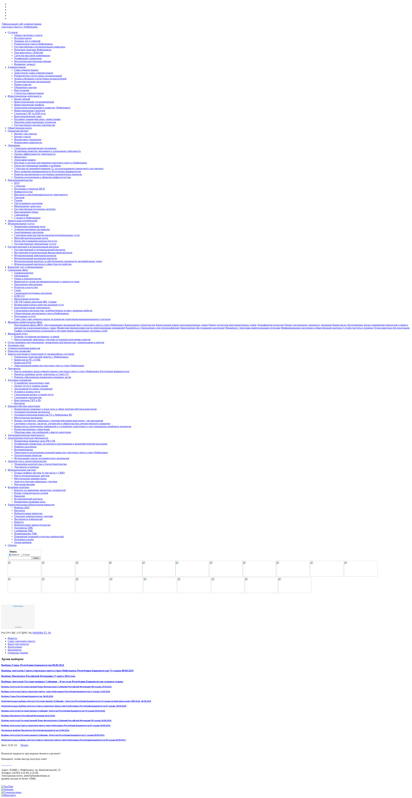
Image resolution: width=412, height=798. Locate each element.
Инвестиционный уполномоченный (34, 101)
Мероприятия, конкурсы (27, 206)
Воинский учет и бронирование (25, 267)
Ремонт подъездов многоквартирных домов (232, 325)
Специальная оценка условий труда (33, 394)
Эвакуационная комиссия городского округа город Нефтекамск (49, 365)
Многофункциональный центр (31, 238)
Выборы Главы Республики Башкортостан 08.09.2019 (27, 696)
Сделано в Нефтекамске (27, 217)
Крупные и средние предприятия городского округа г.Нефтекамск (50, 162)
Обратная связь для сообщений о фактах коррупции (42, 432)
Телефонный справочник (28, 58)
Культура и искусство (26, 287)
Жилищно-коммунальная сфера (25, 322)
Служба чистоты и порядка (358, 327)
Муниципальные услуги (21, 223)
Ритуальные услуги (25, 316)
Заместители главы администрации (33, 72)
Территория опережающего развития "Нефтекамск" (42, 107)
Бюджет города (22, 136)
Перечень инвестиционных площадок (35, 122)
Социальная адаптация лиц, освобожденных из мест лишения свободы (53, 310)
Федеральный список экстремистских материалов (41, 458)
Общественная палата (20, 128)
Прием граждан (22, 84)
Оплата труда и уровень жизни (31, 385)
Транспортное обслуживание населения (202, 327)
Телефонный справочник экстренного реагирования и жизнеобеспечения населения (60, 443)
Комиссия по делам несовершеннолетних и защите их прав (46, 281)
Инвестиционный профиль (29, 104)
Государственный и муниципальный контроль (33, 246)
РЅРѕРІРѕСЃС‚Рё (42, 632)
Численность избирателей (28, 519)
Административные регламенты (32, 229)
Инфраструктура (23, 191)
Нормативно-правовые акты (29, 226)
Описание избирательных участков (33, 516)
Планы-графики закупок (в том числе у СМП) (39, 472)
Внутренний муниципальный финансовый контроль (43, 252)
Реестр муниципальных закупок (32, 475)
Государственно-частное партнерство (34, 125)
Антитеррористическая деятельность (28, 438)
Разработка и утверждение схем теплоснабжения (152, 327)
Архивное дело (16, 345)
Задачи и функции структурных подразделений (40, 78)
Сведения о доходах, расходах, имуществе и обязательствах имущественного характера (62, 423)
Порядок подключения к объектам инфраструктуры (42, 177)
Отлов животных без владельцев (392, 327)
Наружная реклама (24, 484)
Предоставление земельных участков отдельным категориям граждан (52, 339)
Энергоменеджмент (25, 159)
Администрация (17, 67)
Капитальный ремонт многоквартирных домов (182, 325)
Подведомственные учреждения (32, 429)
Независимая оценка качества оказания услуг (39, 304)
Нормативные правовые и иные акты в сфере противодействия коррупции (55, 409)
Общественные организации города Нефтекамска (41, 313)
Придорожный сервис (26, 212)
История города (23, 38)
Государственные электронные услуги (35, 243)
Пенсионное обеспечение (28, 284)
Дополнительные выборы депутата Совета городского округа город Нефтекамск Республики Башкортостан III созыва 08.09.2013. (63, 740)
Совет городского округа (21, 641)
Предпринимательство (20, 180)
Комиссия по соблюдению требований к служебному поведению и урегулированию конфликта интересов (72, 426)
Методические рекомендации (30, 478)
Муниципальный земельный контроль (35, 255)
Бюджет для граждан (25, 133)
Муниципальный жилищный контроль (35, 258)
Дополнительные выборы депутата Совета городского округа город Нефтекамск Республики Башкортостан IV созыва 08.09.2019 (63, 706)
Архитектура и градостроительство (27, 461)
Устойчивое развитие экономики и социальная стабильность (47, 151)
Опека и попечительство (27, 278)
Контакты (19, 403)
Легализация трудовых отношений (33, 388)
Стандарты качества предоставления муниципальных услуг (47, 235)
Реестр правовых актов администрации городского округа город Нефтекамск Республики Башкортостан (71, 371)
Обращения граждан (25, 87)
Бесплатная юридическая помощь (32, 61)
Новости (19, 522)
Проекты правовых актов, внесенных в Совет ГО (41, 374)
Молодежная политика (26, 298)
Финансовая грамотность (28, 142)
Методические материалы (28, 417)
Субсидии (19, 185)
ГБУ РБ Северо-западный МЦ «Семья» (35, 301)
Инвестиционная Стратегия (29, 110)
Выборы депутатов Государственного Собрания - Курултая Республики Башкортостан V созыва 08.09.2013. (53, 735)
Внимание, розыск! (24, 64)
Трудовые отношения (19, 380)
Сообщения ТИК (23, 530)
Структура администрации (29, 93)
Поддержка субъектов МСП (29, 188)
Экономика (14, 145)
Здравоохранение (23, 272)
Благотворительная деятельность (32, 307)
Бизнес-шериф (22, 99)
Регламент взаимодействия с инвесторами (37, 119)
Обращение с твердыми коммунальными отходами (252, 327)
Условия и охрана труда (27, 391)
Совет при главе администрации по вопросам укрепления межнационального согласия (62, 319)
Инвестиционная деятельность (25, 96)
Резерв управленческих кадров (31, 493)
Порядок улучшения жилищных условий (36, 336)
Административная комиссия (24, 348)
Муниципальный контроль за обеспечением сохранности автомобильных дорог (58, 261)
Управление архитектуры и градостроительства (40, 464)
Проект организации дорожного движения (308, 325)
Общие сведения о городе (28, 35)
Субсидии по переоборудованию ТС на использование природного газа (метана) (58, 168)
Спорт (17, 290)
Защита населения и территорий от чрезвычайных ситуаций (41, 354)
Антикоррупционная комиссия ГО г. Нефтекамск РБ (43, 414)
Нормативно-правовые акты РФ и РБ (34, 440)
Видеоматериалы (23, 449)
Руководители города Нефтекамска (33, 43)
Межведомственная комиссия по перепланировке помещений (91, 327)
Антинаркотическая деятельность (26, 435)
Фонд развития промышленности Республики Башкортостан (47, 171)
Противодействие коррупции (24, 406)
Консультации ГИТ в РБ (27, 400)
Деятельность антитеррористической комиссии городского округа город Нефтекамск (61, 452)
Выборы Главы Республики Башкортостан (26, 665)
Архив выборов (23, 542)
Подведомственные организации (32, 81)
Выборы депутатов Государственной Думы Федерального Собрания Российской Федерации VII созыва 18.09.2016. (56, 720)
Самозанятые (21, 214)
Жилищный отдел (18, 333)
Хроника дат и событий (27, 41)
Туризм (18, 200)
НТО (17, 183)
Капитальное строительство (140, 325)
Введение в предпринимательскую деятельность (41, 194)
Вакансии (19, 496)
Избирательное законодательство (32, 525)
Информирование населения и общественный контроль (311, 327)
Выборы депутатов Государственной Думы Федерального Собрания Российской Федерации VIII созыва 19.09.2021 (56, 687)
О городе (13, 32)
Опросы (12, 545)
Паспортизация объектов (28, 455)
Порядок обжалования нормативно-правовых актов (42, 377)
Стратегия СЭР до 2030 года (30, 113)
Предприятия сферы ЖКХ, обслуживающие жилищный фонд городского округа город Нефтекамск (69, 325)
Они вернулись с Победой (28, 52)
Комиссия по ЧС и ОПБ (27, 359)
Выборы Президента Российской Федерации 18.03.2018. (28, 716)
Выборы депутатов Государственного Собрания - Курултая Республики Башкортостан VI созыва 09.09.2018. (53, 711)
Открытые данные (18, 652)
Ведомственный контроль (28, 498)
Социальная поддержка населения (33, 293)
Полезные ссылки (24, 539)
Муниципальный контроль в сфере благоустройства (42, 264)
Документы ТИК (23, 527)
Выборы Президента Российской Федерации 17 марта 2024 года (38, 676)
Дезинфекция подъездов (270, 325)
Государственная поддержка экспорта (35, 209)
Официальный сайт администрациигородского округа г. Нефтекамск (21, 25)
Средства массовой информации (32, 55)
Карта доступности (18, 644)
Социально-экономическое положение (35, 148)
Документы (14, 368)
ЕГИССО (19, 296)
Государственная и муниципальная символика (39, 46)
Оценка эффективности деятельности (35, 154)
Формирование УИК (25, 533)
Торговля (19, 197)
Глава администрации (26, 70)
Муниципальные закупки (22, 469)
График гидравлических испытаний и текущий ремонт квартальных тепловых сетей (60, 330)
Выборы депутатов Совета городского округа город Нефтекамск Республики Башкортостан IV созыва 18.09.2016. (56, 725)
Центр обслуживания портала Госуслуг (35, 241)
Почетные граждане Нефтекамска (32, 49)
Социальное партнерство (28, 397)
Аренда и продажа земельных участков (35, 481)
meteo (18, 627)
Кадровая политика (18, 487)
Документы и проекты (26, 467)
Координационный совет (28, 116)
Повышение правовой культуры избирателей (39, 536)
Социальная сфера (18, 270)
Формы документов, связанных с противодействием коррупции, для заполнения (58, 420)
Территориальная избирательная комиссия (31, 504)
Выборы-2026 (21, 507)
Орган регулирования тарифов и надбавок (37, 165)
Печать (24, 745)
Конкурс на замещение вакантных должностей (40, 490)
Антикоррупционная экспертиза (32, 412)
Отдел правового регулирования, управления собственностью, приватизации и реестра (56, 342)
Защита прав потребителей (22, 220)
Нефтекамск (18, 606)
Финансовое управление (27, 139)
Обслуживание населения (28, 203)
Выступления (21, 90)
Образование (21, 275)
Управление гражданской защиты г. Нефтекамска (41, 356)
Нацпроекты (15, 649)
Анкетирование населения (28, 232)
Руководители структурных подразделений (38, 75)
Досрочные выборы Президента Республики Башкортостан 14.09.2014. (35, 730)
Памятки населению (25, 446)
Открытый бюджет (18, 130)
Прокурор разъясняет (19, 351)
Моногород (20, 157)
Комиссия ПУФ (22, 362)
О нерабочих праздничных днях (32, 383)
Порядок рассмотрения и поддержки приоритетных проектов (48, 174)
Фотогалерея (15, 647)
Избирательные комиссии (28, 513)
